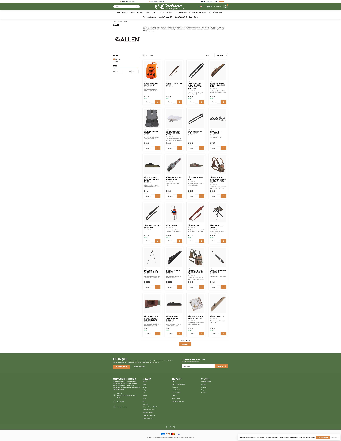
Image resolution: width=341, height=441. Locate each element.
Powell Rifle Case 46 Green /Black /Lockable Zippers (151, 179)
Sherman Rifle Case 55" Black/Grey (173, 271)
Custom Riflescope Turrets (215, 12)
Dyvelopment (191, 437)
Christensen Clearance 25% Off (197, 12)
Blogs (190, 17)
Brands (196, 17)
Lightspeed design (183, 437)
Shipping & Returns (176, 393)
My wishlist (203, 387)
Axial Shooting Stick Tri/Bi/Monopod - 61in (151, 271)
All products (204, 393)
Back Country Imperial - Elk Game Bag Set (151, 84)
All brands (117, 59)
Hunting (132, 12)
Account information (206, 381)
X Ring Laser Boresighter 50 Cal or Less (218, 271)
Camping (160, 12)
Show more (185, 344)
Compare (148, 101)
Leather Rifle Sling (194, 225)
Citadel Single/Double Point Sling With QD (195, 132)
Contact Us (174, 395)
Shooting (124, 12)
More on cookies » (334, 437)
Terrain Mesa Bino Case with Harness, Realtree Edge (195, 272)
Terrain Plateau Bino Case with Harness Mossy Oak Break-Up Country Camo (218, 180)
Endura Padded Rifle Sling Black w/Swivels (152, 226)
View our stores (139, 367)
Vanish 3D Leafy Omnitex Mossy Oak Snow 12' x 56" (195, 317)
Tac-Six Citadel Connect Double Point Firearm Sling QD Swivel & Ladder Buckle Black (195, 85)
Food (154, 12)
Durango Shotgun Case (217, 316)
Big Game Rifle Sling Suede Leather (174, 84)
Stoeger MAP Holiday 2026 (165, 17)
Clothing (168, 12)
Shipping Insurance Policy (178, 401)
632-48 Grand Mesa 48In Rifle (195, 178)
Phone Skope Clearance (149, 17)
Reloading (139, 12)
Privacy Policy (175, 387)
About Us (174, 381)
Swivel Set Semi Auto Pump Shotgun (216, 132)
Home (118, 12)
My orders (203, 384)
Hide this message (323, 437)
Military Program (176, 398)
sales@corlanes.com (122, 407)
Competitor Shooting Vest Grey (151, 132)
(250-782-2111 (120, 402)
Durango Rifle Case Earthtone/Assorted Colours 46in (172, 318)
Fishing (147, 12)
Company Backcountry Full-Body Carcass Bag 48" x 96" (173, 132)
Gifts (175, 12)
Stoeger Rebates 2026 (180, 17)
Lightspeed (176, 437)
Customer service (212, 1)
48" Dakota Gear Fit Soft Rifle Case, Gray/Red (174, 178)
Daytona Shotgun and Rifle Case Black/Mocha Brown (217, 84)
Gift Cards (203, 1)
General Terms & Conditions (178, 384)
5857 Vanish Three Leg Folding (217, 226)
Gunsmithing (182, 12)
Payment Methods (176, 390)
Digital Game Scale (172, 225)
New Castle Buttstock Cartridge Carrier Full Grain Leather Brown (151, 318)
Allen (125, 21)
